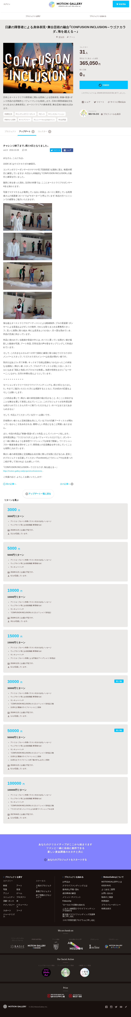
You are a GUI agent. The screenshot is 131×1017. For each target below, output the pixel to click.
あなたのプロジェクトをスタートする (67, 859)
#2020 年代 (106, 885)
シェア (87, 102)
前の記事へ (11, 483)
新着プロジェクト (43, 891)
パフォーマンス (22, 905)
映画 (5, 885)
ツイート (100, 102)
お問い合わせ (107, 893)
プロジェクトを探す (33, 16)
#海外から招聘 (10, 119)
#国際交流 (8, 114)
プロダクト (21, 897)
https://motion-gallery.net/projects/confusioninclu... (23, 471)
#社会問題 (62, 119)
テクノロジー (9, 904)
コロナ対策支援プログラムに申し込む (78, 920)
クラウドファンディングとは (74, 885)
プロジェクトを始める (98, 16)
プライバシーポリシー (111, 904)
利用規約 (105, 900)
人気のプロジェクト (43, 886)
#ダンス (42, 114)
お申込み (66, 881)
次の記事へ (65, 483)
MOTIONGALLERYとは (111, 881)
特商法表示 (106, 908)
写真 (5, 889)
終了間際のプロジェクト (43, 896)
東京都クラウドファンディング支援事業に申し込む (78, 915)
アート (72, 37)
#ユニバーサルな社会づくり (44, 119)
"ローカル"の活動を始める (73, 904)
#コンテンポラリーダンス (25, 114)
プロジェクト (10, 131)
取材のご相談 (107, 897)
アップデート (26, 131)
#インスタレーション (56, 114)
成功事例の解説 (69, 893)
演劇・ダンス (8, 900)
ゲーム (19, 893)
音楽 (18, 889)
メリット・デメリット (71, 897)
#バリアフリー (24, 119)
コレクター (44, 131)
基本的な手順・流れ (70, 889)
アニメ (6, 893)
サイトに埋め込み (118, 102)
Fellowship (66, 900)
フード (19, 910)
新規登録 (122, 4)
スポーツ (7, 910)
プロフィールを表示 (112, 114)
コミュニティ (9, 897)
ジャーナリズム (9, 915)
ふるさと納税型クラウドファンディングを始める (78, 909)
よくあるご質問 (108, 889)
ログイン (7, 4)
